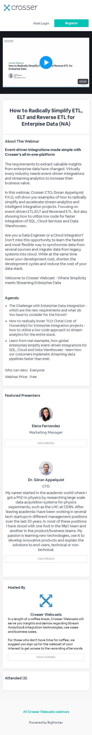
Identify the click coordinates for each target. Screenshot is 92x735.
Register (71, 23)
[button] (46, 62)
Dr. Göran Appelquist (46, 479)
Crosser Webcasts (46, 614)
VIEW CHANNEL (46, 657)
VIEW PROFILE (46, 443)
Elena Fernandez (46, 426)
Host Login (41, 23)
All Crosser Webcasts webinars (46, 712)
